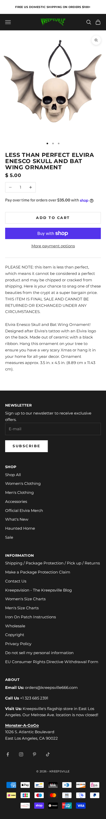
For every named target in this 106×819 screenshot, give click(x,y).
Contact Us (15, 581)
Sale (9, 537)
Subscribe (26, 446)
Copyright (14, 634)
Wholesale (15, 625)
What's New (16, 519)
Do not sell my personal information (39, 652)
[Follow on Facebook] (7, 754)
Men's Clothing (19, 492)
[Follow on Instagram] (21, 754)
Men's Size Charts (22, 607)
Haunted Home (20, 528)
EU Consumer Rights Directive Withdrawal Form (51, 661)
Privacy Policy (18, 643)
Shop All (13, 474)
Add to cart (53, 217)
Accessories (16, 501)
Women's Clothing (23, 483)
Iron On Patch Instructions (30, 616)
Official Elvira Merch (24, 510)
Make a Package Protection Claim (37, 572)
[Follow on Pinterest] (34, 754)
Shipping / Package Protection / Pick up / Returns (52, 563)
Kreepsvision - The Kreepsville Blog (38, 590)
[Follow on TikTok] (47, 754)
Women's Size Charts (25, 598)
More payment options (53, 245)
